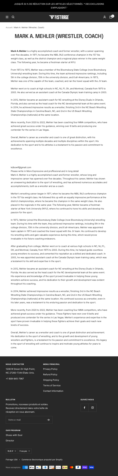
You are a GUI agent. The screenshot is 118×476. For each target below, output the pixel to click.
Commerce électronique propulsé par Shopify (42, 459)
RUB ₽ (10, 451)
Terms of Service (52, 385)
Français (23, 451)
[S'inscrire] (48, 420)
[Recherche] (13, 17)
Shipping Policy (51, 380)
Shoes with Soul (14, 435)
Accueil (9, 27)
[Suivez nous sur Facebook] (84, 408)
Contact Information (53, 391)
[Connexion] (104, 17)
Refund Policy (50, 374)
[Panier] (110, 17)
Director (10, 440)
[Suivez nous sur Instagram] (92, 408)
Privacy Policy (50, 369)
